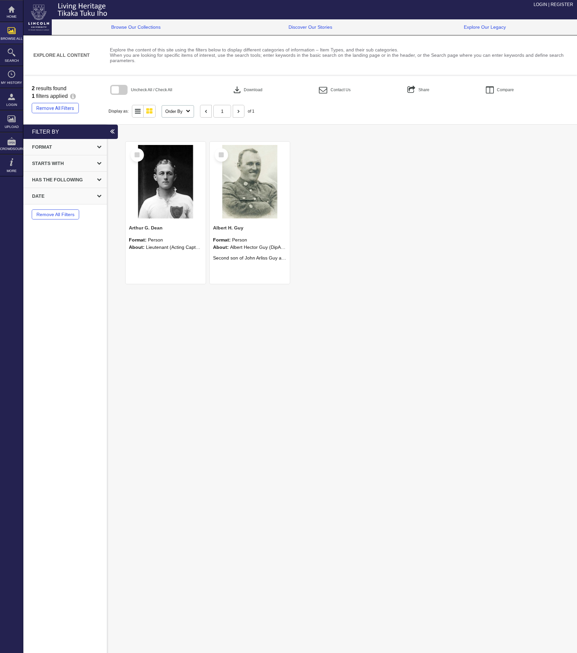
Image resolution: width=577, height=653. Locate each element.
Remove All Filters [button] (55, 108)
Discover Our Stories (310, 27)
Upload (12, 127)
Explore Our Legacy (485, 27)
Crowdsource (11, 149)
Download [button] (247, 90)
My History (11, 83)
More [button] (12, 171)
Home (12, 16)
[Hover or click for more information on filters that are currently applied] (73, 96)
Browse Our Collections (136, 27)
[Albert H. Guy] (249, 181)
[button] (335, 90)
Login (11, 105)
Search (12, 60)
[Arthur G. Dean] (165, 181)
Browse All (12, 38)
